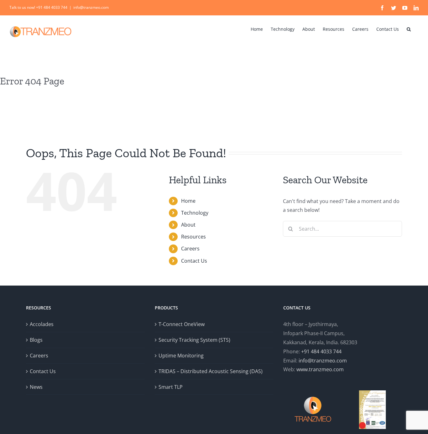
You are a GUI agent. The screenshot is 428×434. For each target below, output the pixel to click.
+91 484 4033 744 (321, 351)
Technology (194, 212)
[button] (409, 28)
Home (188, 200)
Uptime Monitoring (181, 355)
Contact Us (194, 260)
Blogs (36, 339)
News (36, 386)
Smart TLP (171, 386)
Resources (193, 236)
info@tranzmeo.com (91, 7)
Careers (190, 248)
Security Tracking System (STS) (194, 339)
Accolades (42, 324)
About (188, 224)
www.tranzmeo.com (320, 369)
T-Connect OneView (182, 324)
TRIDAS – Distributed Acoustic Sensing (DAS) (211, 371)
